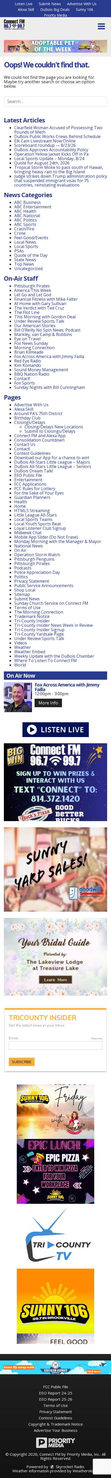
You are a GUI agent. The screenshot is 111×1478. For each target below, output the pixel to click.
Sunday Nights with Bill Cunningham (49, 387)
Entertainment (28, 480)
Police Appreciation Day (37, 572)
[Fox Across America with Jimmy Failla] (18, 697)
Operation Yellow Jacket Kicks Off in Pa (51, 154)
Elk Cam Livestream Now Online (45, 141)
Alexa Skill (26, 9)
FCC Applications (30, 484)
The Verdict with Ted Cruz (39, 308)
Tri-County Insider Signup (39, 630)
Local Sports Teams (33, 519)
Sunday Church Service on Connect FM (51, 603)
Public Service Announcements (43, 585)
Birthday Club (27, 418)
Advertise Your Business (55, 1430)
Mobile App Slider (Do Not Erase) (46, 537)
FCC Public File (55, 1386)
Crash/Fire (24, 229)
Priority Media (55, 15)
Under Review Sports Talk (39, 321)
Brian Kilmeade (28, 352)
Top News (24, 264)
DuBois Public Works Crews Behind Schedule (57, 136)
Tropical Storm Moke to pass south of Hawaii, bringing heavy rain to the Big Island (58, 169)
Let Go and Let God (32, 295)
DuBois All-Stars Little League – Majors (52, 462)
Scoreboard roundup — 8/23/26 (45, 145)
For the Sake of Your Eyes (39, 493)
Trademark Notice (32, 616)
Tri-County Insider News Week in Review (53, 625)
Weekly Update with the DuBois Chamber (54, 656)
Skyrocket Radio (69, 1466)
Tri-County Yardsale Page (39, 634)
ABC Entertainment (32, 207)
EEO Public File (28, 475)
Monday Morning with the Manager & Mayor (57, 541)
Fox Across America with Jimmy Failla (49, 356)
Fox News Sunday (31, 343)
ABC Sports (25, 224)
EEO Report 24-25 (55, 1392)
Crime (20, 233)
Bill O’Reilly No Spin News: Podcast (47, 330)
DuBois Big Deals (55, 9)
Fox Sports (24, 383)
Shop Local (24, 590)
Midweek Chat (28, 532)
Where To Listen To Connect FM (45, 660)
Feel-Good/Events (31, 237)
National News (28, 546)
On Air (20, 550)
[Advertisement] (55, 46)
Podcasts (22, 568)
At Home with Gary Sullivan (40, 303)
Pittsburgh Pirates (32, 286)
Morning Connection (34, 347)
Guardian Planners (32, 497)
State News (25, 260)
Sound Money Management (41, 370)
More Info (48, 703)
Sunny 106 (84, 9)
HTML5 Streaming (32, 510)
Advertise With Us (82, 3)
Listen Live (24, 3)
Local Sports (26, 246)
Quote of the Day (30, 255)
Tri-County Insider (32, 621)
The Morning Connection (38, 612)
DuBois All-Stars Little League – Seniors (52, 466)
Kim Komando (27, 365)
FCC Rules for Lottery (34, 488)
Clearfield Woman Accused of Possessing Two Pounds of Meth (58, 130)
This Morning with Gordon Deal (45, 317)
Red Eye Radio (27, 361)
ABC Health (25, 211)
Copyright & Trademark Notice (55, 1424)
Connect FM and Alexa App (40, 435)
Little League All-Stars (35, 515)
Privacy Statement (31, 581)
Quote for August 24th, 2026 (41, 163)
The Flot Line (26, 312)
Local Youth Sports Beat (37, 524)
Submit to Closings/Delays (50, 431)
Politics (21, 577)
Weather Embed (29, 652)
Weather (22, 647)
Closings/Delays (29, 422)
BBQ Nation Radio (31, 374)
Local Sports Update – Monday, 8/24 (49, 158)
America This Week (32, 290)
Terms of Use (27, 607)
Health (20, 502)
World (20, 665)
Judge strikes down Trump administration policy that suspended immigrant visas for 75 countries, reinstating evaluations (60, 180)
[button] (101, 26)
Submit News (50, 3)
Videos (20, 643)
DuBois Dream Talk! (33, 471)
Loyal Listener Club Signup (40, 528)
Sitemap (22, 594)
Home (20, 506)
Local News (25, 242)
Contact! (22, 378)
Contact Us (24, 444)
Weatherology (85, 1470)
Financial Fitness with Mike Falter (46, 299)
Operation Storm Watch (37, 555)
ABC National (27, 215)
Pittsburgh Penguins (34, 559)
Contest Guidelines (32, 453)
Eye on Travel (27, 339)
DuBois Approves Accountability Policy (51, 150)
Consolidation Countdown (39, 440)
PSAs (19, 251)
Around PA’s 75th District (38, 413)
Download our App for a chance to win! (51, 457)
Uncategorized (28, 268)
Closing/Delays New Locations (54, 427)
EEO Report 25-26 (55, 1399)
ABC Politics (25, 220)
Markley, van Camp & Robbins (43, 334)
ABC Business (27, 202)
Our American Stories (35, 325)
